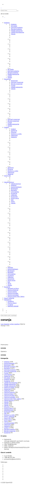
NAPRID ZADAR (13, 306)
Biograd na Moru (13, 288)
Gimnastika (15, 192)
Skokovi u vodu (16, 134)
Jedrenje (14, 130)
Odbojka (14, 195)
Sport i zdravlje (9, 298)
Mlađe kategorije (17, 31)
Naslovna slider (9, 387)
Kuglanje (14, 193)
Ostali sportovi (9, 182)
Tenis (13, 201)
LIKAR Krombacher (17, 32)
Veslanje (14, 137)
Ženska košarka (16, 29)
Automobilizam (16, 187)
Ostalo (13, 34)
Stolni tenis (15, 198)
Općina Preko (12, 291)
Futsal (13, 85)
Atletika (13, 185)
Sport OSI (7, 176)
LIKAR (10, 76)
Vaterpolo (14, 135)
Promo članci (12, 303)
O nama (10, 304)
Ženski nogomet (16, 84)
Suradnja (11, 301)
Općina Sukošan (13, 295)
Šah (12, 200)
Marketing (7, 300)
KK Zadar (14, 26)
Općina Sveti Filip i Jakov (16, 296)
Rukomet (14, 196)
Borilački (14, 190)
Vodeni (6, 127)
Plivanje (13, 132)
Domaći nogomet (17, 82)
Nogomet (7, 79)
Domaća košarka (16, 27)
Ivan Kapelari (5, 324)
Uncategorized (9, 423)
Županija (7, 287)
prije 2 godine (15, 324)
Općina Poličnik (13, 290)
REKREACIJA (8, 410)
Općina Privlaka (13, 293)
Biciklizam (14, 188)
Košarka (7, 22)
